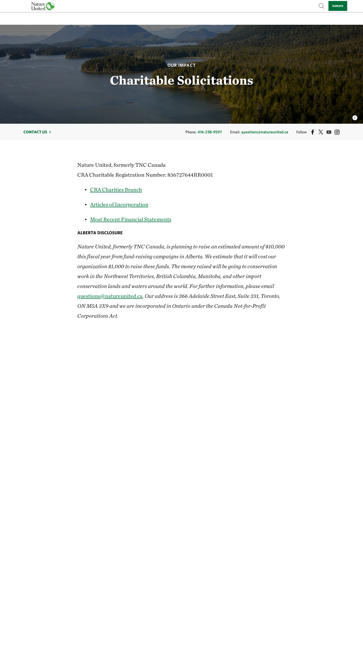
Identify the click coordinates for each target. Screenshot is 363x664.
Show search (321, 5)
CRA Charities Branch (116, 189)
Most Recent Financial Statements (130, 219)
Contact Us (35, 132)
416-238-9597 (210, 132)
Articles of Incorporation (119, 204)
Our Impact (181, 65)
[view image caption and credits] (355, 116)
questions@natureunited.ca (264, 132)
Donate (337, 5)
